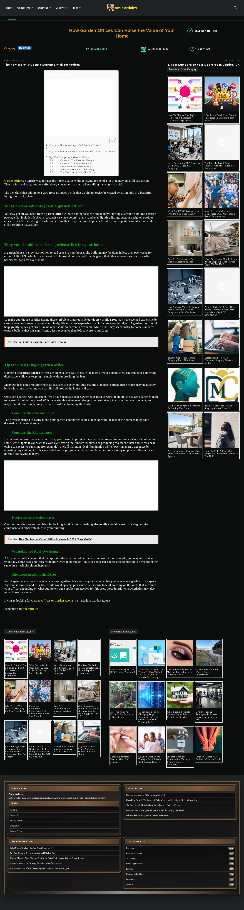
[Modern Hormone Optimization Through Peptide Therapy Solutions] (180, 740)
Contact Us (14, 815)
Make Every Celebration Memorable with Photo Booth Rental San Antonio (220, 214)
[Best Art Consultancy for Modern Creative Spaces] (185, 238)
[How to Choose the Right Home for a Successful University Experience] (185, 94)
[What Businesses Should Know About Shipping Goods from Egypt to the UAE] (222, 238)
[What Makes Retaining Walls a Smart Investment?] (209, 653)
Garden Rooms (64, 600)
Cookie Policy (16, 831)
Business (25, 47)
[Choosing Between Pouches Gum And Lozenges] (123, 740)
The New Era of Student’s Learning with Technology (42, 64)
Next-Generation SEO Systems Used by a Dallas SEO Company (184, 166)
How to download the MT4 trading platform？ (123, 670)
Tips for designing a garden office (69, 157)
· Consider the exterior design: (74, 160)
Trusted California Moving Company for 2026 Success (182, 359)
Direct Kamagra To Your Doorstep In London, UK (204, 64)
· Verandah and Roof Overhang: (74, 169)
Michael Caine (98, 49)
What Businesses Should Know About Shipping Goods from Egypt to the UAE (221, 262)
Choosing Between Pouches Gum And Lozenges (119, 759)
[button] (235, 8)
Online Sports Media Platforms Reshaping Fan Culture (184, 406)
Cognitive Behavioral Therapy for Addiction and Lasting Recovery (150, 759)
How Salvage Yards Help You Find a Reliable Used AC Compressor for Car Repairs (183, 310)
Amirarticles (30, 608)
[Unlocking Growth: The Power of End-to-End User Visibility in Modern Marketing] (151, 653)
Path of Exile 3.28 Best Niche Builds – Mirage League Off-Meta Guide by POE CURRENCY (220, 311)
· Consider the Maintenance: (73, 163)
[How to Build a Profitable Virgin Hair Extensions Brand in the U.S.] (222, 430)
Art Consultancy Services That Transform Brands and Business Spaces (185, 454)
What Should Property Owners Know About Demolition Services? (178, 714)
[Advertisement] (80, 107)
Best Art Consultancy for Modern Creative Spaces (181, 260)
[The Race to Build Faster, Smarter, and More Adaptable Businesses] (222, 142)
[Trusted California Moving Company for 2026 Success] (185, 337)
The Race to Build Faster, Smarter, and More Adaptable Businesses (220, 166)
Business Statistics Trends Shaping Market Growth (218, 406)
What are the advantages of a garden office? (75, 145)
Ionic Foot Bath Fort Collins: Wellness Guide (208, 758)
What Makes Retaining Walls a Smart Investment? (207, 672)
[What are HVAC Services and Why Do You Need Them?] (185, 190)
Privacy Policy (16, 820)
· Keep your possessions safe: (73, 166)
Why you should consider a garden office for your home (82, 151)
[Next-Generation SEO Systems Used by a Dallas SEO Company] (185, 142)
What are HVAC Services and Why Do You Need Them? (184, 212)
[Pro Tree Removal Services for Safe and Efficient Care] (123, 695)
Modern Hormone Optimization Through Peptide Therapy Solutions (178, 761)
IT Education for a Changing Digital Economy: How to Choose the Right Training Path (148, 717)
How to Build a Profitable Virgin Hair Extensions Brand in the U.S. (222, 454)
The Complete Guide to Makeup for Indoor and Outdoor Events (179, 672)
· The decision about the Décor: (75, 172)
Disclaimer (14, 825)
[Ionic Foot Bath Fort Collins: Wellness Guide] (209, 740)
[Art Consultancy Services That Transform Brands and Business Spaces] (185, 430)
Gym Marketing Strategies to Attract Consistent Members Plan (206, 716)
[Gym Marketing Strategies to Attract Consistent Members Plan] (209, 695)
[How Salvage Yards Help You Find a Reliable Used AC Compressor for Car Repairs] (185, 286)
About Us (14, 809)
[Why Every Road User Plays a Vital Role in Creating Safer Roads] (222, 94)
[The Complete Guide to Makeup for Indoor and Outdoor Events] (180, 653)
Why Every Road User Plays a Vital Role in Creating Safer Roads (221, 118)
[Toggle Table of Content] (111, 141)
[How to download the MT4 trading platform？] (123, 653)
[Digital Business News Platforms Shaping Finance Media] (222, 337)
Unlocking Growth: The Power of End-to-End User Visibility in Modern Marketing (150, 673)
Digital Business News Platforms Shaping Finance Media (219, 360)
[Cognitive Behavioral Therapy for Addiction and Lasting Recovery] (151, 740)
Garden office (13, 180)
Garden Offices (41, 600)
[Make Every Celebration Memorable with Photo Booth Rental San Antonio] (222, 190)
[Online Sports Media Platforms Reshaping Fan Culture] (185, 385)
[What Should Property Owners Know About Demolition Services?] (180, 695)
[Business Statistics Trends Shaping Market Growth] (222, 385)
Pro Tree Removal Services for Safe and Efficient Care (121, 714)
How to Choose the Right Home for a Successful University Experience (182, 118)
